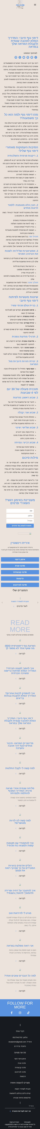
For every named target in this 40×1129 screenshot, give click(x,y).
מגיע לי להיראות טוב (20, 913)
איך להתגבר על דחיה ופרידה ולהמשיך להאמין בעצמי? (20, 891)
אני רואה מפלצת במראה (20, 945)
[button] (35, 4)
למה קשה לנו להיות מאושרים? (20, 821)
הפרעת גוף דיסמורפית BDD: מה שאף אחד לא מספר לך (20, 647)
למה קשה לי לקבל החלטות (20, 768)
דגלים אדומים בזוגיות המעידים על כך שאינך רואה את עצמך (20, 868)
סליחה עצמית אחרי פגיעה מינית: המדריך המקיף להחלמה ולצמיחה (20, 791)
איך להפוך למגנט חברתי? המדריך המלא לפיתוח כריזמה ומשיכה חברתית (20, 671)
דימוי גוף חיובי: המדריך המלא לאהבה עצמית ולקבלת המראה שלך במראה (20, 720)
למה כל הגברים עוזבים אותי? (20, 975)
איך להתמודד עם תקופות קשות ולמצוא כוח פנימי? (20, 844)
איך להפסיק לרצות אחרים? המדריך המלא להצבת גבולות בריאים (20, 696)
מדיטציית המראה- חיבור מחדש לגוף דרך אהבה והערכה (20, 745)
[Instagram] (20, 1012)
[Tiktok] (28, 1012)
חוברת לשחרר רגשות (20, 601)
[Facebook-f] (11, 1012)
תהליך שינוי (33, 282)
